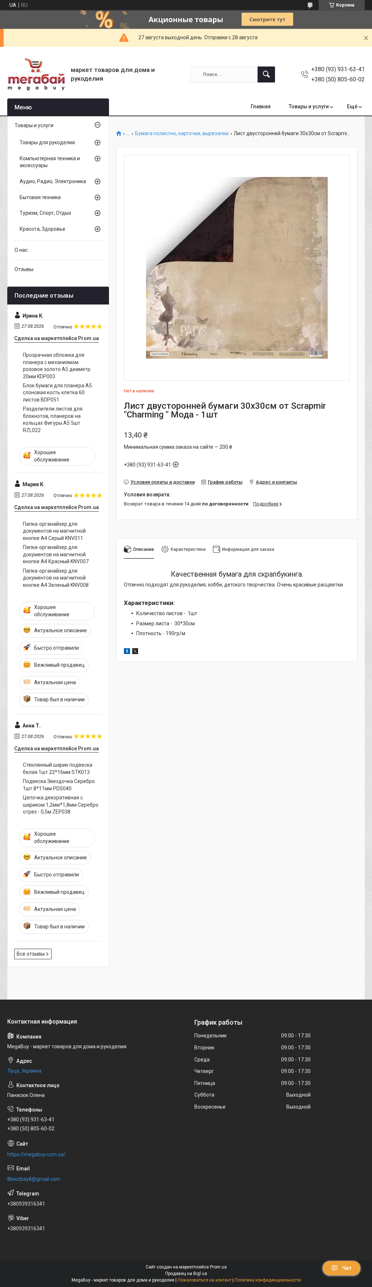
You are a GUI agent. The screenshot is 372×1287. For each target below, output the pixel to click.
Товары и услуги (309, 106)
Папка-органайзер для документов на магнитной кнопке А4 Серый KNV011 (54, 531)
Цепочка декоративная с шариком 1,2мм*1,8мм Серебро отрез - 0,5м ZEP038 (60, 805)
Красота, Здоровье (42, 229)
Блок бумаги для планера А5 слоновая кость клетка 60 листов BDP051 (57, 393)
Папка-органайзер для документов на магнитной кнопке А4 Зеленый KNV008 (56, 578)
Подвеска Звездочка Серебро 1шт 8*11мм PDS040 (59, 784)
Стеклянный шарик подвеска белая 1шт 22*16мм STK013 (57, 768)
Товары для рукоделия (47, 142)
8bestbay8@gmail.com (33, 1179)
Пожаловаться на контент (204, 1280)
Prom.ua (218, 1267)
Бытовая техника (40, 197)
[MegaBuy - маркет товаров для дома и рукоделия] (36, 74)
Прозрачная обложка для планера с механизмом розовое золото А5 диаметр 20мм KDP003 (56, 365)
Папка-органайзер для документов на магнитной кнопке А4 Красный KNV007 (56, 554)
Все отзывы (31, 954)
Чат (347, 1268)
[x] (135, 652)
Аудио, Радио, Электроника (53, 181)
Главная (261, 106)
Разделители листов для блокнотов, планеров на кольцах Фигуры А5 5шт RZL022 (52, 419)
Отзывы (24, 269)
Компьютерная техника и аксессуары (50, 162)
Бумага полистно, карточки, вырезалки (182, 133)
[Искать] (266, 74)
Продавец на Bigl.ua (186, 1273)
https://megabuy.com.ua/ (36, 1154)
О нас (21, 250)
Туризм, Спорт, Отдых (45, 213)
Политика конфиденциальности (268, 1280)
